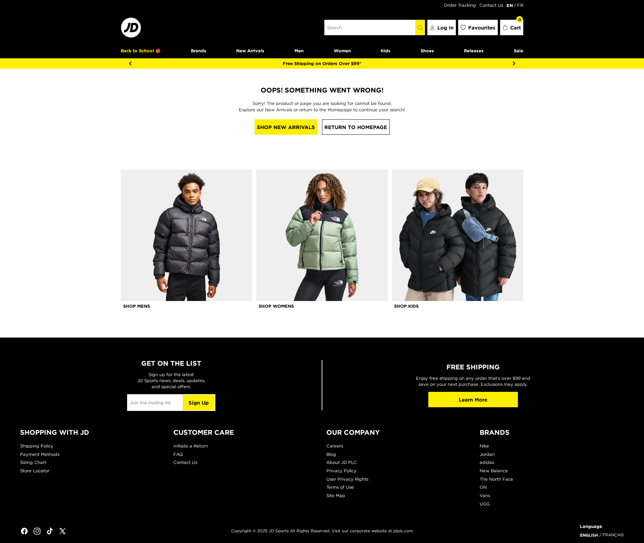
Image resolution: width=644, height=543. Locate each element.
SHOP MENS (136, 306)
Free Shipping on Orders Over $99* (322, 63)
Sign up (199, 403)
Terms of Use (340, 487)
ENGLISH (589, 535)
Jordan (487, 454)
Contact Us (491, 5)
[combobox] (369, 27)
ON (483, 487)
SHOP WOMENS (276, 306)
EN (509, 5)
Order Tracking (460, 5)
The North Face (496, 479)
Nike (484, 446)
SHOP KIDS (406, 306)
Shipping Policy (36, 446)
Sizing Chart (33, 462)
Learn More (473, 400)
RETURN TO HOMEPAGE (355, 127)
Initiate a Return (190, 446)
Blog (331, 454)
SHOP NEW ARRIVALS (286, 127)
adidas (487, 462)
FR (520, 5)
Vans (485, 495)
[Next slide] (514, 63)
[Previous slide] (130, 63)
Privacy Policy (341, 471)
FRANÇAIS (613, 534)
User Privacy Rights (347, 479)
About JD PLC (341, 462)
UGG (485, 504)
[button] (512, 27)
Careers (334, 446)
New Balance (494, 471)
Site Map (335, 495)
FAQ (178, 454)
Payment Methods (39, 454)
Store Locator (34, 471)
